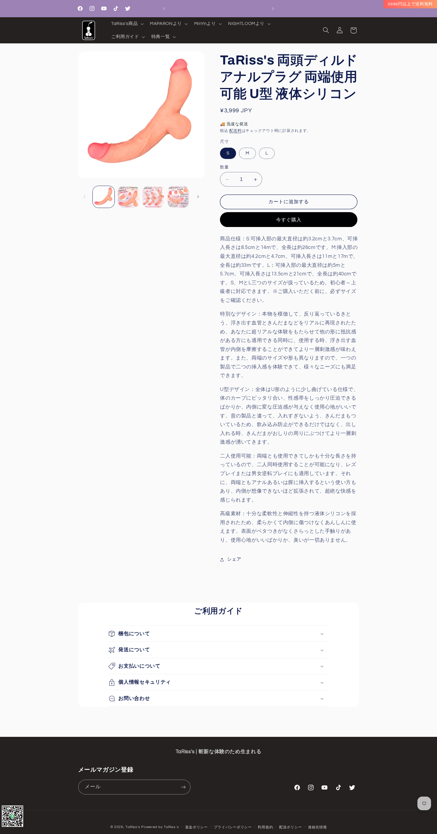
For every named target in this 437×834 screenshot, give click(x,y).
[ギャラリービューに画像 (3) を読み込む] (153, 197)
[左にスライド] (84, 197)
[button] (126, 23)
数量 (224, 167)
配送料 (235, 131)
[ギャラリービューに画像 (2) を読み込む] (128, 197)
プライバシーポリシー (232, 827)
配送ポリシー (290, 827)
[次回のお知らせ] (272, 9)
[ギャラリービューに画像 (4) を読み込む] (178, 197)
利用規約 (265, 827)
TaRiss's (132, 827)
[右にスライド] (198, 197)
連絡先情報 (317, 827)
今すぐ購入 (288, 219)
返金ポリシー (196, 827)
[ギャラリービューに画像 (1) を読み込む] (103, 197)
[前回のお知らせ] (164, 9)
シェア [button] (234, 559)
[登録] (183, 787)
